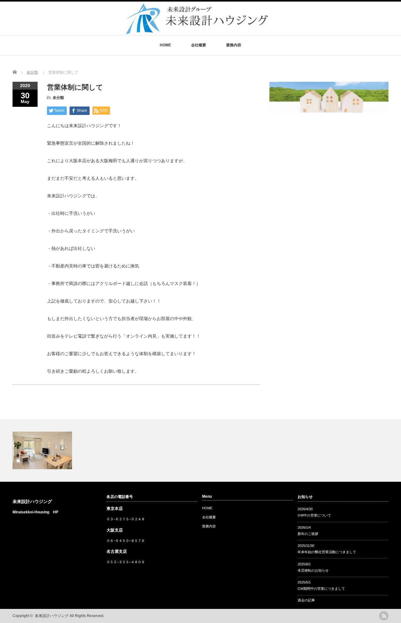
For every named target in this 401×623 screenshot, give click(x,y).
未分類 (58, 98)
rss (383, 615)
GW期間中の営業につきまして (321, 588)
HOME (165, 45)
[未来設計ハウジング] (196, 32)
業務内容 (233, 45)
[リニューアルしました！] (200, 450)
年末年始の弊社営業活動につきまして (327, 552)
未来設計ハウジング (32, 501)
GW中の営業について (314, 515)
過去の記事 (306, 600)
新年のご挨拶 (308, 534)
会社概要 (198, 45)
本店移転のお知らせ (313, 570)
